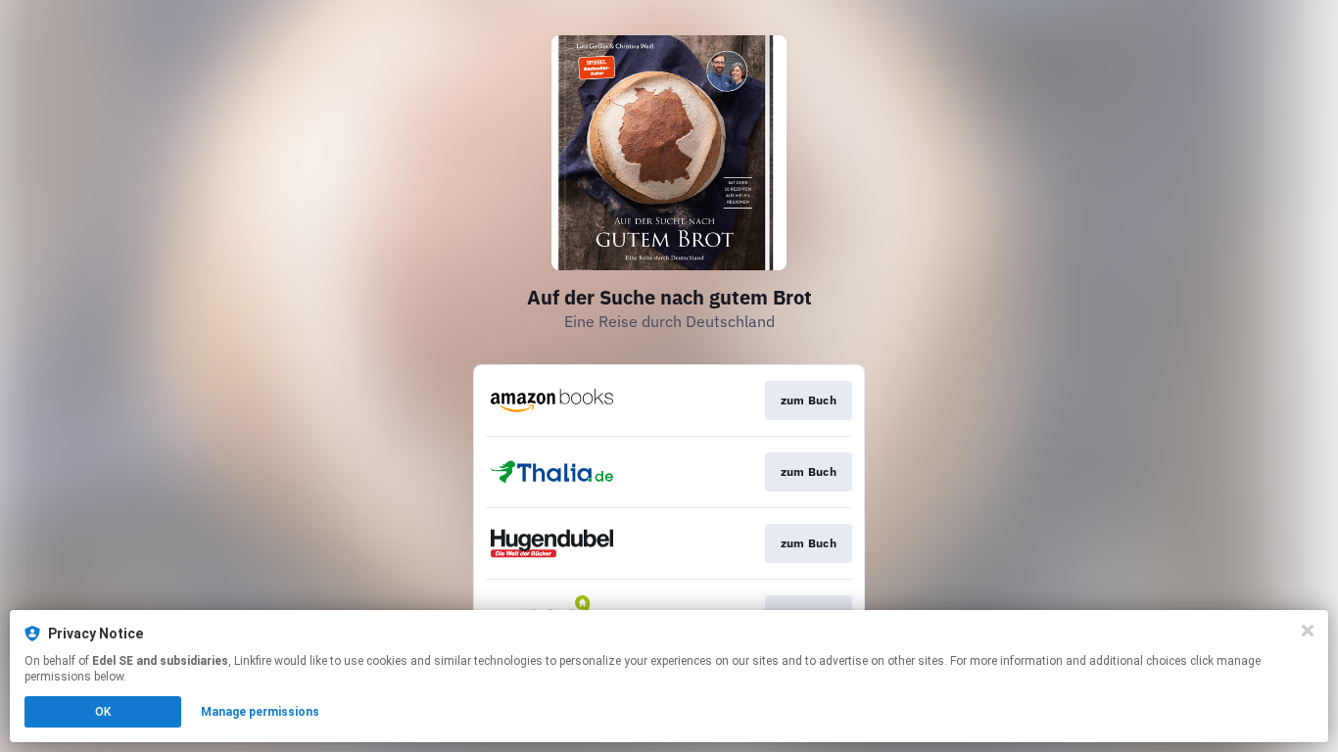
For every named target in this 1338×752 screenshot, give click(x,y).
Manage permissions (260, 712)
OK (103, 712)
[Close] (1307, 630)
